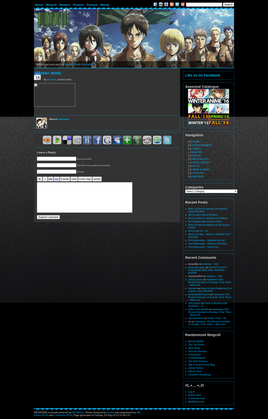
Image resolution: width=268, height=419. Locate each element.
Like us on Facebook (202, 75)
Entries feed (194, 395)
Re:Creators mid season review (205, 221)
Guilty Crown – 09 (216, 318)
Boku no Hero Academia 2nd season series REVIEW (210, 290)
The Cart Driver (196, 344)
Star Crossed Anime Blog (201, 364)
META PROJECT (201, 159)
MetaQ (104, 4)
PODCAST (198, 173)
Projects (78, 4)
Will (139, 412)
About (39, 4)
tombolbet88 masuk (198, 294)
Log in (191, 391)
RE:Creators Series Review (202, 215)
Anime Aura (194, 354)
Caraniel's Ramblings (199, 374)
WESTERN (198, 176)
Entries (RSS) (41, 415)
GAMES (196, 148)
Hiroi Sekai (194, 348)
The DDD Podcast (197, 361)
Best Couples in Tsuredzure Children (207, 218)
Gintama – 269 (210, 264)
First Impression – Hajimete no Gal (206, 240)
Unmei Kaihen (195, 368)
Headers (64, 4)
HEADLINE (196, 152)
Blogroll (51, 4)
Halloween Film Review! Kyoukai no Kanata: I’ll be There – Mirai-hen (209, 282)
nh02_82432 (51, 73)
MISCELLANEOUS (200, 162)
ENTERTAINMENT (202, 145)
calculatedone (195, 318)
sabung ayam (195, 279)
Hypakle (192, 288)
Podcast (92, 4)
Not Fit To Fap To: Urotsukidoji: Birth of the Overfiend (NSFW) (207, 270)
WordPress (78, 412)
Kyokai (110, 412)
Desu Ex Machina (197, 351)
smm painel (194, 303)
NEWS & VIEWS (201, 169)
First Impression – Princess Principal (207, 243)
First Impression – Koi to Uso (203, 247)
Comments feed (196, 398)
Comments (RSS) (63, 415)
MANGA (196, 155)
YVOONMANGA (196, 358)
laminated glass (196, 267)
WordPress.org (196, 401)
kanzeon (51, 79)
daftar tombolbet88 (198, 309)
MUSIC (196, 166)
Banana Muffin (196, 341)
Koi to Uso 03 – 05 (198, 231)
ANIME (196, 141)
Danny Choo (195, 371)
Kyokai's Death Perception (79, 64)
